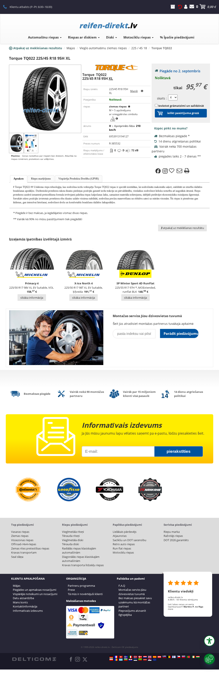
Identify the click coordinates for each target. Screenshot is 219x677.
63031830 (7, 6)
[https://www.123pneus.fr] (116, 657)
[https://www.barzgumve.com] (125, 660)
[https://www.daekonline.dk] (140, 657)
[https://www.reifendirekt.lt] (140, 660)
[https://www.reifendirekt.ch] (121, 657)
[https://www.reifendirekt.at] (159, 657)
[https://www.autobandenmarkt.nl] (145, 657)
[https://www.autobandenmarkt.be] (169, 657)
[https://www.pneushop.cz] (178, 657)
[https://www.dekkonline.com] (135, 657)
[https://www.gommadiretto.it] (130, 657)
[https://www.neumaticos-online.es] (154, 657)
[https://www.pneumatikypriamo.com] (183, 657)
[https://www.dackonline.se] (125, 657)
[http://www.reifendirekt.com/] (154, 660)
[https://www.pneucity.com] (188, 657)
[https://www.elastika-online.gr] (121, 660)
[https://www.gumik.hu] (198, 657)
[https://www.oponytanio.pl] (111, 660)
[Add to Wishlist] (172, 171)
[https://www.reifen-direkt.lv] (145, 660)
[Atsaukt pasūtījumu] (180, 6)
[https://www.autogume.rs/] (149, 660)
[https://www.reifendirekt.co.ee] (135, 660)
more (170, 608)
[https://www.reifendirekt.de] (111, 657)
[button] (209, 640)
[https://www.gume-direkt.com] (164, 657)
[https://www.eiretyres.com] (193, 657)
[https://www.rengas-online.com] (174, 657)
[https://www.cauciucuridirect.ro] (116, 660)
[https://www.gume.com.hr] (130, 660)
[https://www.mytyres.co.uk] (149, 657)
